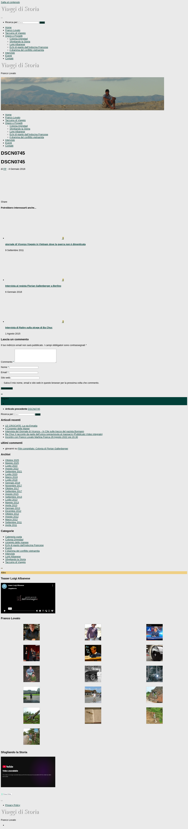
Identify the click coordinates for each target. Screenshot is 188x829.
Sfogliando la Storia (20, 41)
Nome (5, 367)
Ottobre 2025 (12, 460)
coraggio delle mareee (17, 542)
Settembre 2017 (13, 491)
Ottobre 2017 (12, 488)
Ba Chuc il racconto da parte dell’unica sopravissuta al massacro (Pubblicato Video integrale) (54, 434)
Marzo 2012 (11, 519)
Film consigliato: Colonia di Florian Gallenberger (43, 448)
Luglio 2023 (11, 465)
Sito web (5, 377)
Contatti (9, 58)
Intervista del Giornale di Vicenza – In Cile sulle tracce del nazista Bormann (44, 431)
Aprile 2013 (11, 505)
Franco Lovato (12, 30)
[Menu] (2, 17)
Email (4, 372)
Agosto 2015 (11, 494)
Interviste (10, 52)
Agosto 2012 (11, 516)
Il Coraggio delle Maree (17, 428)
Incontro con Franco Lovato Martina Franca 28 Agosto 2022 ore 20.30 (41, 437)
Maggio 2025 (12, 463)
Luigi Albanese (17, 44)
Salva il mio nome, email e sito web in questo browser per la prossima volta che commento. (51, 382)
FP (4, 169)
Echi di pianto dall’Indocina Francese (29, 47)
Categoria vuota (13, 536)
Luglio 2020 (11, 474)
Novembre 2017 (13, 485)
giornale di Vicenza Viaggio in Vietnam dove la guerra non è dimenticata (45, 244)
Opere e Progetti (14, 36)
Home (8, 27)
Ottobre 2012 (12, 513)
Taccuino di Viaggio (15, 33)
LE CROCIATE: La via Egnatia (21, 425)
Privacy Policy (12, 805)
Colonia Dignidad (19, 38)
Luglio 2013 (11, 499)
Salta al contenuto (10, 2)
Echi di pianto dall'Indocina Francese (24, 545)
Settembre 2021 (13, 471)
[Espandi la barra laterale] (2, 568)
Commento (7, 362)
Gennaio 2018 (12, 482)
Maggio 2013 (12, 502)
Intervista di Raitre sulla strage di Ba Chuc (28, 327)
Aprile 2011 (11, 525)
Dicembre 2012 (13, 511)
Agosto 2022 (11, 468)
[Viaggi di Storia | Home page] (20, 11)
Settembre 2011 (13, 522)
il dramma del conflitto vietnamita (27, 50)
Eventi (8, 55)
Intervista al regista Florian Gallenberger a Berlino (33, 285)
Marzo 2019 (11, 477)
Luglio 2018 (11, 480)
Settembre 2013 (13, 497)
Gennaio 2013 (12, 508)
